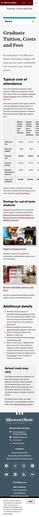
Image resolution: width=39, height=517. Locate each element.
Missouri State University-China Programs (19, 459)
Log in (24, 3)
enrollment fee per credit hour (18, 314)
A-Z (30, 3)
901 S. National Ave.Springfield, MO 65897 (20, 433)
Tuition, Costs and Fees (19, 8)
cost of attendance (22, 193)
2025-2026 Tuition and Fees (19, 496)
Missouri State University (19, 453)
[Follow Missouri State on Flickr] (32, 474)
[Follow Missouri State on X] (15, 465)
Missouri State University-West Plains (19, 456)
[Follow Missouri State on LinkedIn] (15, 474)
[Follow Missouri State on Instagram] (23, 465)
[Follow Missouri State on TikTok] (32, 465)
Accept (30, 502)
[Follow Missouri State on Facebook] (6, 465)
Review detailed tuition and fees (18, 289)
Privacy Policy (7, 514)
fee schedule (12, 355)
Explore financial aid (14, 249)
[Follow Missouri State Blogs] (23, 474)
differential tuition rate (15, 329)
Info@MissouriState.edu (20, 437)
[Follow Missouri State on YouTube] (6, 474)
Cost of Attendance (19, 493)
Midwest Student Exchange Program (17, 215)
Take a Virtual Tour (18, 443)
